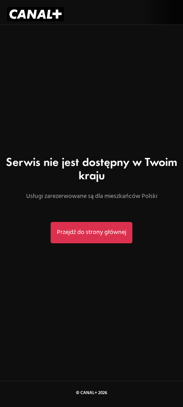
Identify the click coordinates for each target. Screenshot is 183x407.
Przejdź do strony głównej (91, 232)
